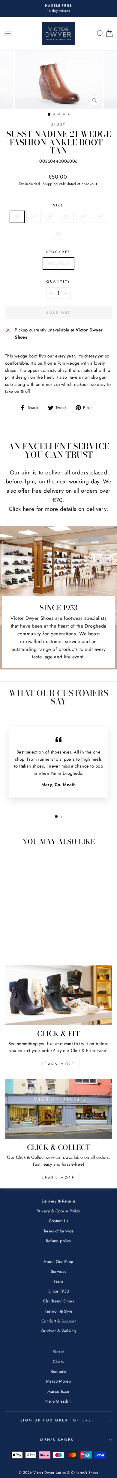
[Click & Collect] (58, 1109)
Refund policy (58, 1241)
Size (58, 205)
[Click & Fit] (58, 995)
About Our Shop (58, 1261)
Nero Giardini (58, 1401)
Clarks (58, 1361)
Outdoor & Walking (58, 1331)
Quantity (58, 281)
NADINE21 (58, 263)
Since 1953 (58, 1291)
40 (83, 216)
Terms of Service (59, 1231)
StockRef (58, 251)
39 (66, 216)
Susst (58, 124)
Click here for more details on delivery (57, 509)
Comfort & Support (58, 1321)
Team (58, 1281)
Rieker (58, 1351)
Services (58, 1271)
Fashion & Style (59, 1311)
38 (49, 216)
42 (58, 233)
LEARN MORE (58, 1064)
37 (33, 216)
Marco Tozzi (58, 1391)
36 (17, 216)
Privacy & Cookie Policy (58, 1211)
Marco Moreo (58, 1381)
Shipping (50, 184)
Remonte (59, 1371)
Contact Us (58, 1221)
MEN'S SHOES (57, 1439)
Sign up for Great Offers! (57, 1420)
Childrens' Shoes (58, 1301)
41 (100, 216)
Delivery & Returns (59, 1201)
